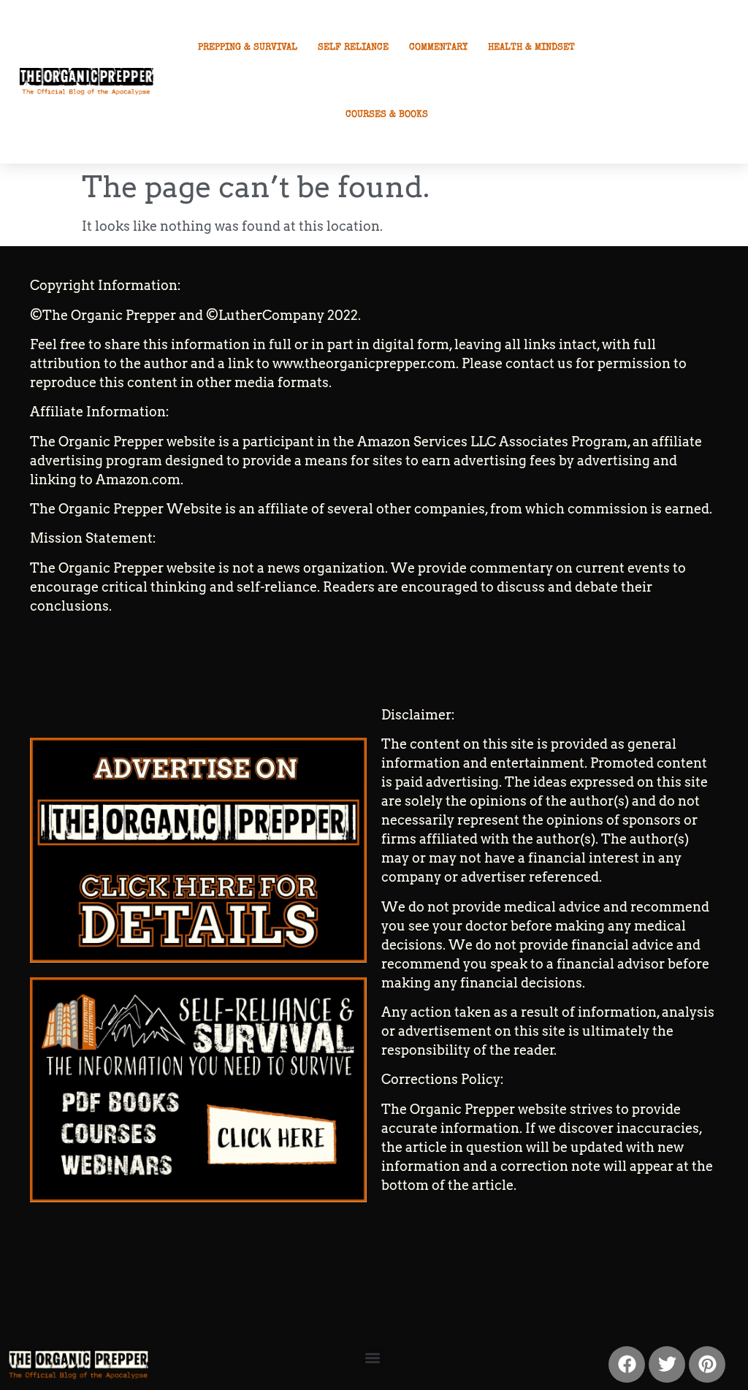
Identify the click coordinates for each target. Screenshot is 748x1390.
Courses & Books (387, 115)
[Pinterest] (707, 1364)
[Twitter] (667, 1364)
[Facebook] (626, 1364)
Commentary (438, 48)
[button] (373, 1358)
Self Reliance (353, 48)
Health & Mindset (531, 48)
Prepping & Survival (247, 48)
